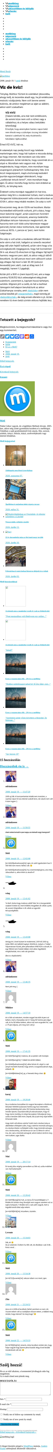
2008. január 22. (17, 1340)
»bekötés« (32, 290)
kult (7, 14)
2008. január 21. (17, 1304)
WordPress (28, 1446)
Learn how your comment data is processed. (27, 1430)
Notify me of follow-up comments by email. (22, 1414)
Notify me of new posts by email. (17, 1419)
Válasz (8, 805)
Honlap (3, 1409)
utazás (12, 11)
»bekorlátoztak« (8, 297)
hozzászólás (8, 1381)
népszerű (13, 6)
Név (2, 1399)
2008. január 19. (12, 354)
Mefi (7, 351)
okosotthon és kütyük (21, 8)
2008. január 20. (17, 1195)
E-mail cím (5, 1404)
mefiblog (13, 3)
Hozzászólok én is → (14, 766)
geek (18, 81)
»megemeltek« (25, 294)
